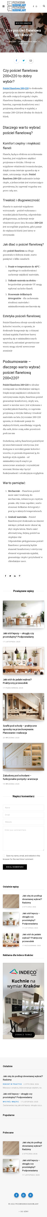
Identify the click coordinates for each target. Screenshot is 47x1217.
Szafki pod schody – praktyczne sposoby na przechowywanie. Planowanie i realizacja (20, 729)
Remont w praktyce (12, 1084)
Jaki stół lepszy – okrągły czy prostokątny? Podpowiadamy (31, 918)
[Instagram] (23, 1195)
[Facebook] (16, 1195)
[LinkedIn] (15, 576)
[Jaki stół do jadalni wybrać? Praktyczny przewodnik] (23, 661)
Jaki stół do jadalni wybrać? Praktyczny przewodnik (32, 938)
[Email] (30, 60)
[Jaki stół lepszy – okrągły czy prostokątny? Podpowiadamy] (23, 614)
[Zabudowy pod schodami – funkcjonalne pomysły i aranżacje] (23, 757)
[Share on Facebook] (16, 60)
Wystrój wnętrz (23, 23)
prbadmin (11, 41)
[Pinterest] (19, 576)
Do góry (24, 1211)
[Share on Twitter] (23, 60)
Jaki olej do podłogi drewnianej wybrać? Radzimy (32, 899)
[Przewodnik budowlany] (16, 6)
